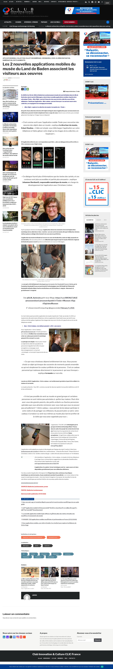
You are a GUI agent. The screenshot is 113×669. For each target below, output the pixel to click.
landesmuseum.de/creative (29, 451)
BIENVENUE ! (46, 658)
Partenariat (26, 557)
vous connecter (14, 618)
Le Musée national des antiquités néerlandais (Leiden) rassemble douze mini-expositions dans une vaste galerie (61, 26)
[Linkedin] (7, 637)
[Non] (111, 666)
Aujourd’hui (89, 220)
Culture (33, 554)
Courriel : (79, 636)
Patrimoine (38, 557)
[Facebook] (92, 2)
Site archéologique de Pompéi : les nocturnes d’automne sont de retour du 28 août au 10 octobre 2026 (10, 176)
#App (73, 301)
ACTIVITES (18, 1)
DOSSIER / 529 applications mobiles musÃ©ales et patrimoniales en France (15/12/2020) (50, 519)
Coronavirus (46, 58)
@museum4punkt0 (47, 301)
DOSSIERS (18, 22)
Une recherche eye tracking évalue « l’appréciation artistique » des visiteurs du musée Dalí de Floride (10, 152)
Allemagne (26, 545)
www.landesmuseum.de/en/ (29, 483)
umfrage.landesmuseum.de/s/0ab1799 (47, 463)
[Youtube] (99, 2)
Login (107, 3)
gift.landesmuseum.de (28, 331)
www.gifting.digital (56, 445)
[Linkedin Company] (86, 2)
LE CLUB (11, 1)
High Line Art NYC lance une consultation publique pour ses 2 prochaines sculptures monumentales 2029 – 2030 (10, 201)
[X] (89, 2)
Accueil (5, 1)
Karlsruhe (47, 545)
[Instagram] (95, 2)
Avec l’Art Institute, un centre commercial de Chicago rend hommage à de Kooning (10, 104)
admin (10, 78)
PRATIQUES (44, 22)
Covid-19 (54, 58)
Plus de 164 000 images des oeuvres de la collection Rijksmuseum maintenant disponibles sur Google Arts (102, 258)
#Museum (66, 301)
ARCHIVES (46, 1)
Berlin (36, 545)
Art (24, 554)
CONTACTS (53, 1)
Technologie (51, 557)
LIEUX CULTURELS (55, 22)
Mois (105, 220)
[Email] (28, 89)
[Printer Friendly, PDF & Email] (7, 80)
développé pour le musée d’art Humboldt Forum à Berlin (56, 284)
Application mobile (9, 58)
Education (44, 554)
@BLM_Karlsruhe (34, 298)
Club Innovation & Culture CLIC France (57, 654)
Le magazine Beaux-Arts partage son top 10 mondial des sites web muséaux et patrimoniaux (101, 268)
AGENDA (35, 1)
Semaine (98, 220)
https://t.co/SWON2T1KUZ (66, 298)
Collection (21, 58)
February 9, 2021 (67, 308)
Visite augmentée (19, 60)
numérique (67, 554)
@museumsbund (32, 301)
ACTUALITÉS (7, 22)
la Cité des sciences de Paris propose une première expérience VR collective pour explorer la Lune (101, 226)
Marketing (55, 554)
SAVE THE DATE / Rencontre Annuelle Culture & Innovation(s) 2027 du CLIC (98, 69)
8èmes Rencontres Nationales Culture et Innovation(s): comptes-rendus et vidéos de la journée (101, 237)
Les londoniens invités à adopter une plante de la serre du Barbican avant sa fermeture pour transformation (10, 227)
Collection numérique (33, 58)
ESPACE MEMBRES (69, 22)
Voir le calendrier (89, 74)
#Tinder (58, 301)
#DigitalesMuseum (50, 303)
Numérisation (7, 60)
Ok (102, 666)
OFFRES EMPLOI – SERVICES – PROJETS (67, 1)
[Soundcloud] (102, 2)
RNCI (40, 1)
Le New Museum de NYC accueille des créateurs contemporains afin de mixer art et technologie (101, 247)
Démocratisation (64, 58)
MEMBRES (26, 1)
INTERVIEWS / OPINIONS (31, 22)
